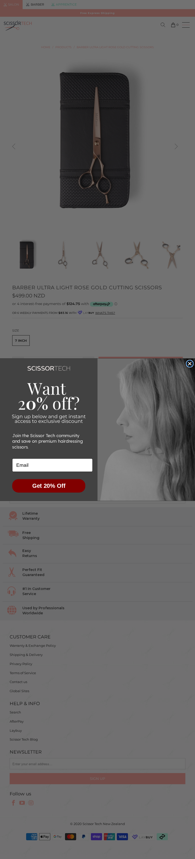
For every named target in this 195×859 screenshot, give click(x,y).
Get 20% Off (49, 485)
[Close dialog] (189, 363)
